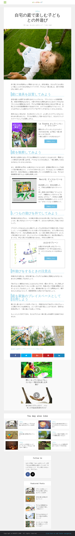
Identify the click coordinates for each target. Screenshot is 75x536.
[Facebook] (28, 474)
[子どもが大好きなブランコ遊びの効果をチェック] (31, 516)
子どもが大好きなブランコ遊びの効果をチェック (42, 516)
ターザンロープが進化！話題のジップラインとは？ (42, 524)
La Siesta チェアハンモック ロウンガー (51, 124)
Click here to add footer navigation (58, 533)
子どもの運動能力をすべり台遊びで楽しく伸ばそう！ (42, 507)
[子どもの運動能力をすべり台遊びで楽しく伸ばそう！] (31, 507)
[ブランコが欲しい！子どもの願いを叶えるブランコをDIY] (31, 491)
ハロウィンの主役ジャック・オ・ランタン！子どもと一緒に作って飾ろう (27, 445)
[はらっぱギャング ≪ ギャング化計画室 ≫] (37, 2)
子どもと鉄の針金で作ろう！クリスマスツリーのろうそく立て (60, 425)
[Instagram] (32, 474)
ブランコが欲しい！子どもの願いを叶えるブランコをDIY (27, 424)
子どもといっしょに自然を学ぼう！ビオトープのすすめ (60, 445)
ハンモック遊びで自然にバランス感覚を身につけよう (60, 434)
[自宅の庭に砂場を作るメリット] (31, 499)
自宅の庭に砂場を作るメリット (27, 434)
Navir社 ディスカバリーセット (50, 180)
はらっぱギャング (37, 25)
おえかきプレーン (50, 242)
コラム (37, 11)
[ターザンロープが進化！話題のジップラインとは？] (31, 524)
